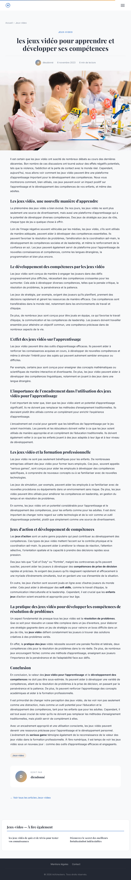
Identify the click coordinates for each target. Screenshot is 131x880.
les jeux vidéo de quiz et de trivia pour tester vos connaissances (33, 839)
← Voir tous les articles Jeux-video (30, 797)
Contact (76, 864)
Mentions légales (59, 864)
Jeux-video (21, 23)
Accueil (9, 23)
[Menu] (122, 5)
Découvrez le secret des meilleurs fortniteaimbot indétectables (89, 839)
